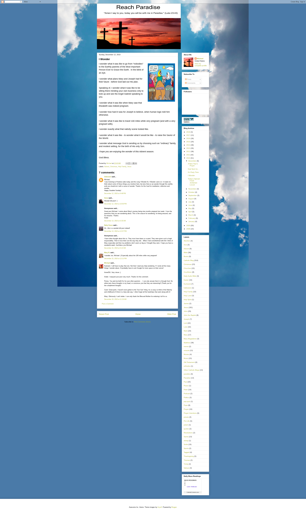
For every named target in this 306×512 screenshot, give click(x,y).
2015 (188, 142)
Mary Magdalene (190, 339)
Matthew (187, 343)
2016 (188, 138)
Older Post (171, 314)
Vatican (186, 468)
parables (187, 374)
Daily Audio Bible (190, 276)
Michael (107, 263)
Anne (106, 198)
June (190, 205)
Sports (186, 448)
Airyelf (159, 507)
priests (186, 417)
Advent (106, 166)
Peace (186, 386)
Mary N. (107, 252)
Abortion (187, 241)
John (185, 311)
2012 (188, 151)
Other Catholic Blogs (191, 370)
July (190, 202)
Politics (186, 397)
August (191, 199)
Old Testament (189, 362)
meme (186, 346)
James (186, 303)
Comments (191, 83)
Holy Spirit (187, 299)
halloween (187, 288)
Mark (186, 331)
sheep (186, 441)
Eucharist (187, 284)
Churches (187, 268)
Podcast (187, 393)
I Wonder (191, 175)
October (191, 192)
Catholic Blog (189, 260)
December (192, 161)
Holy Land (187, 296)
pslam (186, 425)
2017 (188, 135)
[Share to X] (131, 163)
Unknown (107, 177)
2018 (188, 132)
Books (186, 256)
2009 (188, 225)
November (192, 189)
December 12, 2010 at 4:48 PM (115, 193)
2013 (188, 148)
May (190, 208)
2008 (188, 229)
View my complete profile (201, 65)
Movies (186, 354)
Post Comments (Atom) (142, 322)
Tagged (186, 452)
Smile (186, 444)
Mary (186, 335)
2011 (188, 155)
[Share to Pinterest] (136, 163)
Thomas (187, 460)
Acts (185, 245)
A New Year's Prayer (193, 165)
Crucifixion (188, 272)
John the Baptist (190, 315)
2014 (188, 145)
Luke (185, 327)
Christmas (113, 166)
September (192, 195)
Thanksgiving (189, 456)
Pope (186, 405)
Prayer (186, 409)
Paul (185, 382)
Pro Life (187, 421)
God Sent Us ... (193, 169)
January (191, 221)
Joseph (186, 319)
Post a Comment (108, 304)
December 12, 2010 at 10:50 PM (115, 204)
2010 (188, 158)
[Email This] (127, 163)
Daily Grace (108, 225)
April (190, 212)
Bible (185, 252)
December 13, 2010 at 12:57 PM (115, 231)
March (191, 215)
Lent (185, 323)
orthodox (187, 366)
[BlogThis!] (129, 163)
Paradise (187, 378)
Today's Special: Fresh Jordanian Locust (194, 182)
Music (186, 358)
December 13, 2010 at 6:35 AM (115, 221)
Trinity (186, 464)
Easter (186, 280)
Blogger (174, 507)
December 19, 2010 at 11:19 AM (115, 299)
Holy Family (122, 166)
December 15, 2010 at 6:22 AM (115, 248)
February (192, 218)
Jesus (129, 166)
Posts (189, 79)
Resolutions (188, 433)
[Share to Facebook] (133, 163)
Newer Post (104, 314)
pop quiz (187, 401)
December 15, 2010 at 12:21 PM (115, 258)
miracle (186, 350)
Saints (186, 437)
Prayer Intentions (190, 413)
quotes (186, 429)
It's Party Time (193, 172)
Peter (186, 390)
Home (138, 314)
